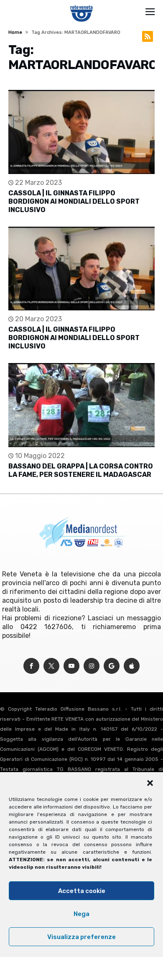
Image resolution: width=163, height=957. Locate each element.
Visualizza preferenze (81, 937)
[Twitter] (51, 666)
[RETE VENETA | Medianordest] (81, 5)
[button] (150, 783)
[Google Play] (112, 666)
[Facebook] (31, 666)
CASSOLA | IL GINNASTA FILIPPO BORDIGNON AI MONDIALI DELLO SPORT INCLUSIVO (74, 201)
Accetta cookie (81, 891)
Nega (81, 914)
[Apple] (132, 666)
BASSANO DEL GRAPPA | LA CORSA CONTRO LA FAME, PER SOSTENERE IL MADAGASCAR (80, 470)
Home (15, 32)
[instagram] (91, 666)
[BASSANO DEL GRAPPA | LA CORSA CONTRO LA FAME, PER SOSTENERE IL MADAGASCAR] (81, 405)
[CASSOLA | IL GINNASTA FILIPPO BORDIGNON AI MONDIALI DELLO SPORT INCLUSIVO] (81, 132)
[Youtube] (71, 666)
